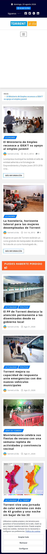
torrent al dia (13, 154)
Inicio (6, 93)
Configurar (23, 549)
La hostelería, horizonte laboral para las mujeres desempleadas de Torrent (21, 224)
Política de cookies (33, 531)
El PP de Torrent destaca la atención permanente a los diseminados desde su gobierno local (23, 317)
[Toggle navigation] (23, 34)
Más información (13, 175)
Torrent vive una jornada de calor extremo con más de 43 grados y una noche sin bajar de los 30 (22, 510)
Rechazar (23, 543)
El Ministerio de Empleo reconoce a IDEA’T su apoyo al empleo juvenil (23, 145)
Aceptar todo (23, 537)
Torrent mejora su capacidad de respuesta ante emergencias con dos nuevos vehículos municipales (22, 378)
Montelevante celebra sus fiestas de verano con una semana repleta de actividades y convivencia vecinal (22, 441)
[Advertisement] (23, 61)
